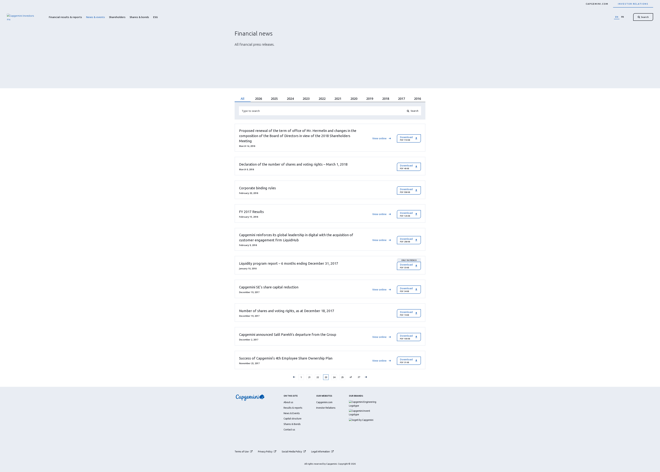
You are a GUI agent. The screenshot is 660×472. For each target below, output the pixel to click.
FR (622, 17)
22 (318, 377)
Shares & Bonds (292, 424)
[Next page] (365, 377)
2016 (417, 99)
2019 (369, 99)
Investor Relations (633, 4)
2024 (290, 99)
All (242, 99)
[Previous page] (294, 377)
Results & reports (293, 407)
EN (616, 17)
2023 (306, 99)
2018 (385, 99)
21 (310, 377)
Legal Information (320, 451)
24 (335, 377)
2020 (353, 99)
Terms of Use (242, 451)
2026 (258, 99)
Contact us (289, 429)
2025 (274, 99)
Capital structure (292, 418)
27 (360, 377)
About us (288, 402)
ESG (155, 17)
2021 (337, 99)
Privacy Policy (265, 451)
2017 (401, 99)
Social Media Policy (292, 451)
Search (645, 17)
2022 (322, 99)
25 (343, 377)
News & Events (292, 413)
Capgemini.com (597, 4)
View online (379, 138)
